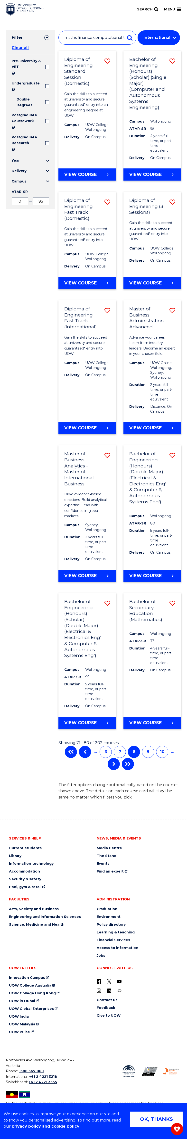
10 (162, 751)
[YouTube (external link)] (119, 981)
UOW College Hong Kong (32, 993)
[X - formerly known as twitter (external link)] (109, 981)
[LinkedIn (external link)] (109, 990)
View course (90, 176)
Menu (169, 9)
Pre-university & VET (26, 64)
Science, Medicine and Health (37, 925)
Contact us (107, 1000)
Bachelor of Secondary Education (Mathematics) (145, 610)
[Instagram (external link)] (98, 990)
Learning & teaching (116, 932)
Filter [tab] (17, 37)
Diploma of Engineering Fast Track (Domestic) (78, 209)
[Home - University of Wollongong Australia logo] (25, 9)
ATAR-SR (20, 192)
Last (128, 764)
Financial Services (113, 940)
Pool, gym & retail (25, 887)
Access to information (117, 948)
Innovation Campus (27, 978)
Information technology (31, 864)
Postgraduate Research (24, 140)
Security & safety (25, 879)
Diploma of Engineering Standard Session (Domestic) (78, 71)
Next (114, 764)
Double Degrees (24, 102)
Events (103, 864)
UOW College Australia (30, 985)
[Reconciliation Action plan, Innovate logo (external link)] (129, 1071)
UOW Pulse (19, 1032)
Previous (85, 752)
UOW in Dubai (22, 1001)
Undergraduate (26, 83)
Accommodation (24, 871)
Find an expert (110, 871)
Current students (25, 848)
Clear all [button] (20, 47)
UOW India (19, 1016)
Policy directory (111, 925)
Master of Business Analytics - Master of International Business (79, 468)
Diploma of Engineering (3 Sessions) (146, 206)
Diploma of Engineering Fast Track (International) (80, 318)
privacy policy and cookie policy (45, 1126)
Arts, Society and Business (34, 909)
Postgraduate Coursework (24, 118)
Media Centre (109, 848)
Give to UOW (109, 1016)
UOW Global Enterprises (31, 1009)
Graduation (107, 909)
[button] (107, 61)
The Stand (106, 856)
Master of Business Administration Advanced (146, 318)
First (71, 752)
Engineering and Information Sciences (45, 917)
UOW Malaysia (22, 1024)
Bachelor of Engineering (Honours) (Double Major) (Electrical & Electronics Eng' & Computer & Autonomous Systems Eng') (147, 478)
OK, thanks (156, 1119)
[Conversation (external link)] (119, 990)
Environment (109, 917)
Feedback (106, 1008)
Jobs (101, 956)
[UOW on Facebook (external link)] (98, 981)
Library (15, 856)
